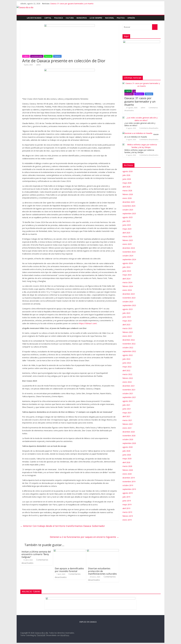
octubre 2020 (128, 439)
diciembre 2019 (129, 478)
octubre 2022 (128, 347)
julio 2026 (126, 175)
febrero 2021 (128, 424)
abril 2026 (126, 187)
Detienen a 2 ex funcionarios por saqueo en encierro (84, 536)
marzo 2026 (127, 190)
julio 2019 (126, 497)
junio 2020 (127, 455)
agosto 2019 (128, 493)
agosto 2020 (128, 447)
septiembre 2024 (129, 259)
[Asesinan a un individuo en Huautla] (137, 133)
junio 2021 (127, 409)
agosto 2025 (128, 217)
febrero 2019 (128, 516)
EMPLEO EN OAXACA (88, 622)
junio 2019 (127, 500)
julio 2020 (126, 451)
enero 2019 (127, 520)
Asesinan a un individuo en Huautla (141, 135)
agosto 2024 (128, 263)
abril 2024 (126, 278)
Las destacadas (34, 18)
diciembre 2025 (129, 202)
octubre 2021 (128, 393)
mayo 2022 (127, 366)
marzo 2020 (127, 466)
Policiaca (58, 18)
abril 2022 (126, 370)
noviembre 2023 (129, 298)
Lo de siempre (96, 18)
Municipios (82, 18)
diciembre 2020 (129, 432)
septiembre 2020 (129, 443)
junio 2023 (127, 317)
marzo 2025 (127, 236)
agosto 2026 (128, 171)
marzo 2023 (127, 328)
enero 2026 (127, 198)
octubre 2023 (128, 301)
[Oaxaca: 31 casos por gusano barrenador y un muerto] (142, 83)
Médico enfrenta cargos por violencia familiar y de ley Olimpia (139, 151)
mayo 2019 (127, 504)
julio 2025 (126, 221)
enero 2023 (127, 336)
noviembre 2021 (129, 389)
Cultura (70, 18)
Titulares (57, 56)
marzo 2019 (127, 512)
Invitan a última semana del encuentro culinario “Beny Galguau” (36, 554)
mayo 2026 (127, 183)
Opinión (131, 18)
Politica (120, 18)
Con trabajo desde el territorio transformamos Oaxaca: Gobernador (62, 525)
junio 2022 (127, 363)
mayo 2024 (127, 275)
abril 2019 (126, 508)
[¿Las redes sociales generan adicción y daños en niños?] (141, 117)
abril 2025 (126, 232)
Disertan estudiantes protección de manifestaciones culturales (102, 571)
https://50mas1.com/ (88, 323)
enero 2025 (127, 244)
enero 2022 (127, 382)
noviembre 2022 (129, 344)
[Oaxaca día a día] (90, 7)
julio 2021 (126, 405)
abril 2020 (126, 462)
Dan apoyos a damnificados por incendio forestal (69, 570)
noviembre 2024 (129, 252)
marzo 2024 (127, 282)
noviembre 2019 (129, 481)
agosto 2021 (128, 401)
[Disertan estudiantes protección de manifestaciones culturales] (103, 550)
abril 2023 (126, 324)
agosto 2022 (128, 355)
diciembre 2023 (129, 294)
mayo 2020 (127, 458)
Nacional (109, 18)
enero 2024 (127, 290)
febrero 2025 (128, 240)
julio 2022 (126, 359)
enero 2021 (127, 428)
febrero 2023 (128, 332)
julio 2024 (126, 267)
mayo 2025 (127, 229)
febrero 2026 (128, 194)
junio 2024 (127, 271)
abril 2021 (126, 416)
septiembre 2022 (129, 351)
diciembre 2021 (129, 386)
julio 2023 (126, 313)
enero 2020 (127, 474)
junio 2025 (127, 225)
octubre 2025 (128, 209)
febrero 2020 (128, 470)
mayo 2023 (127, 321)
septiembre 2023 (129, 305)
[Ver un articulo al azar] (158, 18)
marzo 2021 (127, 420)
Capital (47, 18)
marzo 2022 (127, 374)
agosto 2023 (128, 309)
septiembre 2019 (129, 489)
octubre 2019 (128, 485)
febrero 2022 (128, 378)
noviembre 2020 (129, 435)
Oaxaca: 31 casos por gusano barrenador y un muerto (71, 3)
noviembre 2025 (129, 206)
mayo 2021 (127, 412)
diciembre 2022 (129, 340)
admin (38, 65)
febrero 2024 (128, 286)
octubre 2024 (128, 255)
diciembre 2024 (129, 248)
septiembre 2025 (129, 213)
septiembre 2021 (129, 397)
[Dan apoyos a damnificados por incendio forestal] (70, 550)
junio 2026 (127, 179)
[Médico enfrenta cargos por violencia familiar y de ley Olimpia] (141, 144)
